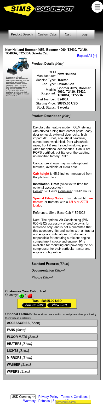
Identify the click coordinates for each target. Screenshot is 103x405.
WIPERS (13, 371)
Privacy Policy (48, 397)
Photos (37, 277)
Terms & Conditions (74, 397)
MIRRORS (14, 357)
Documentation (43, 270)
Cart (68, 34)
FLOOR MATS (17, 337)
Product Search (22, 34)
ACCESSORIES (18, 323)
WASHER (13, 364)
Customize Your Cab (20, 291)
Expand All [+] (87, 56)
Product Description (46, 116)
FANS (11, 330)
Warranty (29, 401)
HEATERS (14, 344)
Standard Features (45, 264)
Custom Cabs (47, 34)
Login (85, 34)
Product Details (43, 63)
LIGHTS (12, 351)
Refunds (44, 401)
